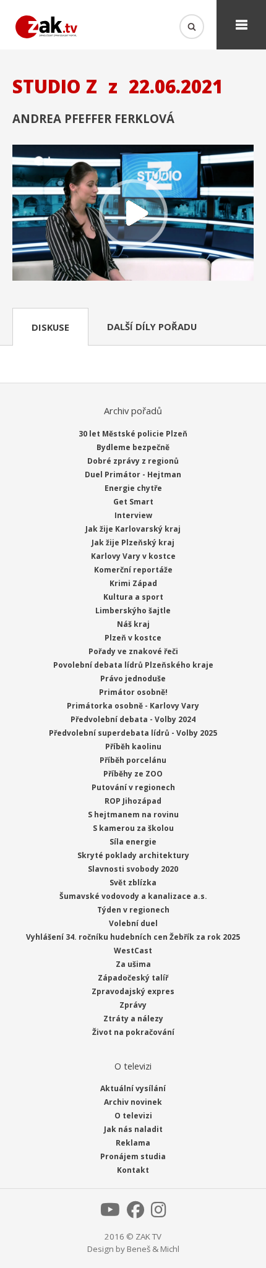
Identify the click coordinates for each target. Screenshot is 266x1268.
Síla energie (133, 841)
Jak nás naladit (133, 1129)
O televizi (133, 1115)
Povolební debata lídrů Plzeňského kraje (133, 665)
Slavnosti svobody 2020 (133, 869)
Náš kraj (133, 624)
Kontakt (133, 1170)
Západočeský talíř (133, 977)
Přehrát (133, 214)
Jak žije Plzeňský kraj (133, 542)
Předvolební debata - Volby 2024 (133, 719)
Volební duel (133, 923)
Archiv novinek (133, 1102)
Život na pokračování (133, 1032)
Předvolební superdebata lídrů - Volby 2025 (133, 733)
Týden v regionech (133, 909)
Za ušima (133, 964)
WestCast (133, 950)
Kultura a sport (133, 597)
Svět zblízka (133, 882)
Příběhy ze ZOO (133, 773)
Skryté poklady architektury (133, 855)
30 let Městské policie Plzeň (133, 433)
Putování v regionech (133, 787)
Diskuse (50, 327)
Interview (133, 515)
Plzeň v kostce (133, 637)
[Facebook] (135, 1213)
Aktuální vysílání (133, 1088)
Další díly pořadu (152, 326)
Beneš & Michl (153, 1248)
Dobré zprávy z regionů (133, 461)
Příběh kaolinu (133, 746)
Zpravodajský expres (133, 991)
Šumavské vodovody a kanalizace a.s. (133, 896)
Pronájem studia (133, 1156)
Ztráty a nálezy (133, 1018)
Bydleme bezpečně (133, 447)
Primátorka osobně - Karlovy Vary (133, 705)
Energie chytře (133, 488)
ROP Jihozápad (133, 801)
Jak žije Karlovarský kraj (133, 529)
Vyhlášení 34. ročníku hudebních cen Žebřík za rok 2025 (133, 937)
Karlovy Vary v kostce (133, 556)
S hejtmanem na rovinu (133, 814)
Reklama (133, 1143)
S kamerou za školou (133, 828)
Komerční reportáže (133, 569)
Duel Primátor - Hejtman (133, 474)
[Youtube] (110, 1213)
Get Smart (133, 501)
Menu (241, 24)
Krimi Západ (133, 583)
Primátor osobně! (133, 692)
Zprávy (133, 1005)
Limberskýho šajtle (133, 610)
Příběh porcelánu (133, 760)
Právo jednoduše (133, 678)
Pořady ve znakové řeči (133, 651)
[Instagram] (158, 1213)
